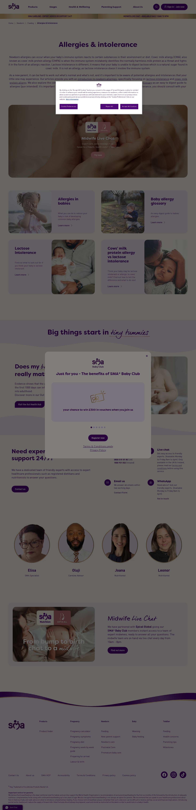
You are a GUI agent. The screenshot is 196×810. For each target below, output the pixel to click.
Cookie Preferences (68, 106)
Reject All (109, 106)
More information (72, 99)
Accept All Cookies (129, 106)
